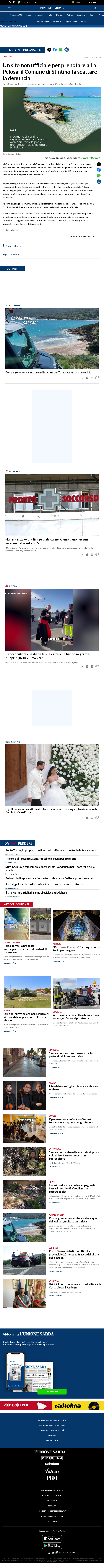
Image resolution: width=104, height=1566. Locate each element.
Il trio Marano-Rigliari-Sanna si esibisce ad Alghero (36, 892)
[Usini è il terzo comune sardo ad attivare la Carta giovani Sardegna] (24, 1293)
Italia (50, 15)
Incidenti (57, 21)
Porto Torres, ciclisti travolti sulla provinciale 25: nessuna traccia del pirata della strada (74, 1254)
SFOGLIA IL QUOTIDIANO (13, 26)
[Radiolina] (78, 1405)
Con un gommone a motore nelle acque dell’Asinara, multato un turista (48, 372)
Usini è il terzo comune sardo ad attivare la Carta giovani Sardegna (75, 1286)
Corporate (52, 1521)
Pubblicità (52, 1501)
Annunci (52, 1435)
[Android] (52, 1545)
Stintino (17, 246)
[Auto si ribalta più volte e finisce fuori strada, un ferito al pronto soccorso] (76, 993)
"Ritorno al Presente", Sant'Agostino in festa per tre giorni (40, 858)
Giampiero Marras (12, 896)
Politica (70, 15)
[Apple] (52, 1538)
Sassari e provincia (24, 50)
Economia (81, 15)
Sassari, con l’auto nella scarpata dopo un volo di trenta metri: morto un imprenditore (74, 1155)
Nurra (8, 246)
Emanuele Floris (11, 888)
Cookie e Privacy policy (52, 1490)
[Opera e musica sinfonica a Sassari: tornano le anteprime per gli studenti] (24, 1128)
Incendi (84, 21)
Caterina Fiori (10, 863)
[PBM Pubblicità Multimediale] (52, 1478)
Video (28, 15)
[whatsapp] (18, 2)
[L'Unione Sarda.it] (52, 8)
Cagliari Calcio (71, 21)
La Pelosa (14, 254)
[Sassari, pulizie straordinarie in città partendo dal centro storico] (24, 1062)
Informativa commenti (52, 1516)
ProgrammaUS (16, 15)
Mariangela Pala (11, 854)
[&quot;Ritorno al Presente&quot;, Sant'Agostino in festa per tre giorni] (76, 925)
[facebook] (14, 2)
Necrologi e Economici (52, 1496)
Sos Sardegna (43, 21)
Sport (92, 15)
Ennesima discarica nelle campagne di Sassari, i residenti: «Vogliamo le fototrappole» (72, 1188)
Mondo (59, 15)
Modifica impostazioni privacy (52, 1511)
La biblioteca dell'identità (52, 1430)
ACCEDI (92, 2)
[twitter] (10, 2)
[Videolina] (26, 1405)
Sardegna (39, 15)
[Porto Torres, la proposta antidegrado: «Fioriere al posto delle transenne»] (27, 924)
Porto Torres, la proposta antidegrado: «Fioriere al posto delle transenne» (50, 850)
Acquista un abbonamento (52, 1425)
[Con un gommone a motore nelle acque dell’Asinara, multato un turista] (52, 338)
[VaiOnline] (52, 1472)
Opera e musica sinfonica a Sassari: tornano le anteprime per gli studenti (71, 1121)
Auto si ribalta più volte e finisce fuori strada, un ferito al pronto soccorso (50, 878)
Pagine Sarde (52, 1440)
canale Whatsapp (91, 157)
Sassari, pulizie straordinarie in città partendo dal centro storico (44, 884)
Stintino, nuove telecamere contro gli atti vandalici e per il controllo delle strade (26, 1017)
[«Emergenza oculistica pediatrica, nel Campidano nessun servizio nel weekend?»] (52, 505)
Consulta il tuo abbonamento (52, 1420)
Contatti (52, 1506)
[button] (49, 50)
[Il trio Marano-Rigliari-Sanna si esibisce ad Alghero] (24, 1095)
